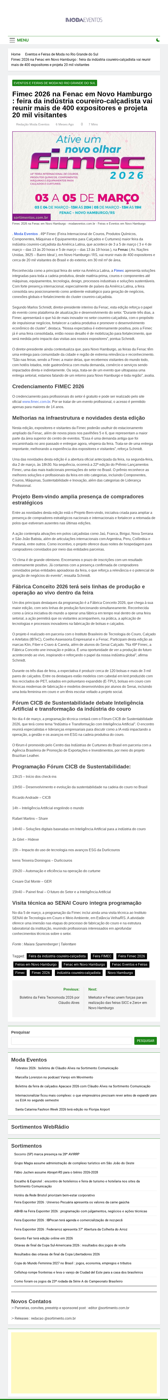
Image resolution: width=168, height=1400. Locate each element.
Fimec (119, 270)
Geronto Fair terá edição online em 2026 (43, 1238)
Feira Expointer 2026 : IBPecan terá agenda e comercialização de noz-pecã (68, 1220)
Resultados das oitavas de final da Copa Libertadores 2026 (57, 1254)
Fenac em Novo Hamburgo (84, 964)
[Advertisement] (84, 1362)
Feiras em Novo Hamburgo (36, 964)
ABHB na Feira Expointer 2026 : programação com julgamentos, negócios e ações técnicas (80, 1211)
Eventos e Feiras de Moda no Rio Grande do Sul (55, 83)
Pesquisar (20, 1032)
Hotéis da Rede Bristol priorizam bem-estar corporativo (54, 1195)
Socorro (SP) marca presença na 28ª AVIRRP (46, 1154)
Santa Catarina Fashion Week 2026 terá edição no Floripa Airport (62, 1109)
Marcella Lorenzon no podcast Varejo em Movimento (54, 1077)
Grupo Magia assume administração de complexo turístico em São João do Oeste (74, 1163)
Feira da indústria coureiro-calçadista (57, 956)
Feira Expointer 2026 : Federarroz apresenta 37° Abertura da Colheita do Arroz (70, 1229)
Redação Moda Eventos (32, 124)
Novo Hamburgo (120, 973)
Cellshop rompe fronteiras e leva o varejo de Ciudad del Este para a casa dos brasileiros (78, 1272)
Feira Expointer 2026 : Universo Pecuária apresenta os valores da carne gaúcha (71, 1202)
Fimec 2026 (41, 973)
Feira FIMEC (102, 956)
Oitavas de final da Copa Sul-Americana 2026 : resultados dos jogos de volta (70, 1245)
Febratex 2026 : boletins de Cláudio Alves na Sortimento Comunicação (66, 1068)
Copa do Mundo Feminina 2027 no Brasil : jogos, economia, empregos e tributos (72, 1263)
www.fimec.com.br (36, 402)
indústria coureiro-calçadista (79, 973)
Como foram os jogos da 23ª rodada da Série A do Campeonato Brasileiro (68, 1281)
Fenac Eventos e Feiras (129, 964)
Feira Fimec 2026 (131, 956)
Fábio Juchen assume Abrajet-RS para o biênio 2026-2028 (56, 1172)
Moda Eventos (26, 234)
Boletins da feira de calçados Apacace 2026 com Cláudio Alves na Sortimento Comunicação (82, 1086)
